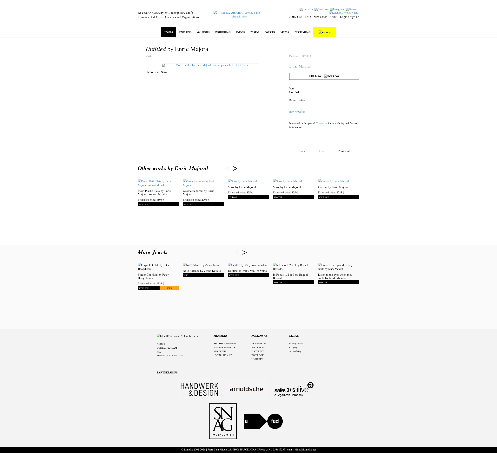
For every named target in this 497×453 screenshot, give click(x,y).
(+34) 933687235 (275, 449)
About (333, 17)
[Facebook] (322, 9)
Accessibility (295, 351)
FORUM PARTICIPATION (170, 355)
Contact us (321, 123)
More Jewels (153, 252)
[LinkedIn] (307, 9)
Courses (270, 32)
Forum (254, 32)
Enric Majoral (300, 66)
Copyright (294, 347)
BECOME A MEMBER (225, 343)
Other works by (173, 168)
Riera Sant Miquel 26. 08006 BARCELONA (232, 449)
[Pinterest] (352, 9)
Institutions (222, 32)
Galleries (203, 32)
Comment (344, 151)
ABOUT (161, 343)
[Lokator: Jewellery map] (344, 12)
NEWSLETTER (258, 343)
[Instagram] (337, 9)
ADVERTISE (220, 351)
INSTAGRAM (258, 347)
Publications (302, 32)
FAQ (308, 17)
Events (240, 32)
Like (321, 151)
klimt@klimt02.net (305, 449)
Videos (285, 32)
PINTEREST (257, 351)
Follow (316, 76)
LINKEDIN (257, 358)
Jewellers (185, 32)
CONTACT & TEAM (167, 347)
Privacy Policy (296, 343)
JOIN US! (295, 17)
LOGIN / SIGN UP (223, 355)
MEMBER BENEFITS (224, 347)
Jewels (168, 32)
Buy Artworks (297, 111)
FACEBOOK (257, 355)
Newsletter (320, 17)
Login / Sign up (349, 17)
